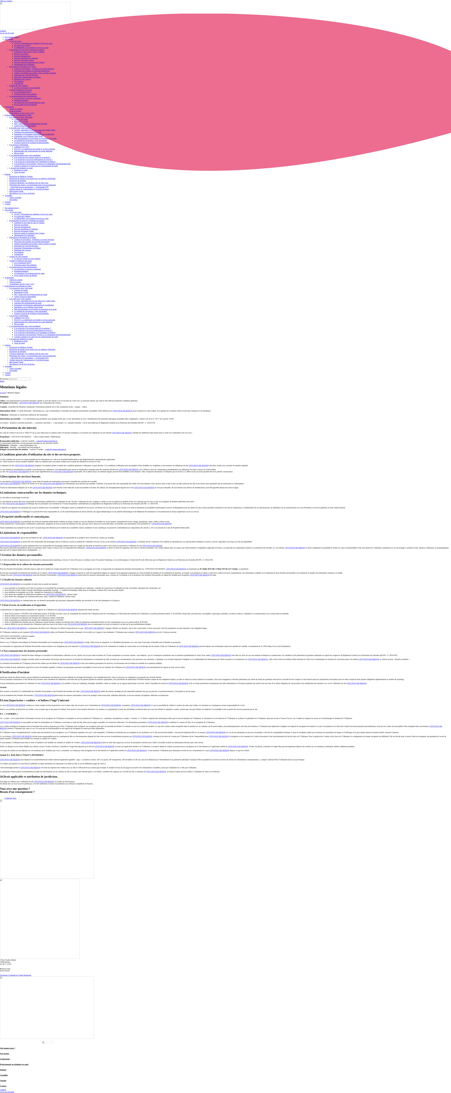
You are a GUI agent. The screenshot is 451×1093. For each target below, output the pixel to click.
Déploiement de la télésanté (24, 64)
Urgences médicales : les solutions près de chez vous (28, 183)
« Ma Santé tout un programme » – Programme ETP (29, 187)
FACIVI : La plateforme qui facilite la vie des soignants (34, 149)
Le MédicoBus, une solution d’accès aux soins (31, 48)
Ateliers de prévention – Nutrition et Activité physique (34, 69)
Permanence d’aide (21, 122)
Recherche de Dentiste (17, 181)
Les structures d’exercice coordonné (27, 98)
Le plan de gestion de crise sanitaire (27, 88)
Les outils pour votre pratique (20, 128)
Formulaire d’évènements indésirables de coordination (34, 134)
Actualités (8, 195)
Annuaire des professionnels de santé (27, 132)
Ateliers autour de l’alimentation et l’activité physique (29, 189)
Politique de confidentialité (24, 1043)
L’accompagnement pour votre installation (25, 155)
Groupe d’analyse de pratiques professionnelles (31, 143)
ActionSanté (18, 84)
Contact (7, 204)
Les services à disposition (18, 145)
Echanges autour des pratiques (25, 94)
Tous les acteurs (15, 111)
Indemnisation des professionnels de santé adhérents (33, 151)
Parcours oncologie (21, 54)
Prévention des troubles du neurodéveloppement (32, 71)
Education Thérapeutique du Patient (27, 77)
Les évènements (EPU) (22, 92)
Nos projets (9, 39)
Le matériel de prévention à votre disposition (30, 141)
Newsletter (13, 200)
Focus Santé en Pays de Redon (25, 105)
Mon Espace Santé (16, 191)
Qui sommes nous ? (12, 37)
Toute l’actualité (15, 198)
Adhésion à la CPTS (21, 147)
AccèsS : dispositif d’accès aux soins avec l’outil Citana (34, 130)
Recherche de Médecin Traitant (21, 176)
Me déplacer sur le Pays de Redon (22, 193)
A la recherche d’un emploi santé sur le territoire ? (32, 157)
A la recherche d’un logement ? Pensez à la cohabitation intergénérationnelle (42, 164)
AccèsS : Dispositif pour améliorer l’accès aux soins (33, 43)
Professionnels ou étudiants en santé (18, 115)
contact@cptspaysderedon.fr (46, 441)
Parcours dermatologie (22, 56)
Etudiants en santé (20, 170)
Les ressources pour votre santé (21, 117)
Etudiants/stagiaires (21, 100)
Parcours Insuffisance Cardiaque (26, 58)
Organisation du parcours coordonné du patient (26, 50)
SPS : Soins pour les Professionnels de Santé (30, 124)
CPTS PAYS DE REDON (29, 403)
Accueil (3, 393)
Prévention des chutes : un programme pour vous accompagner (32, 185)
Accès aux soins (15, 41)
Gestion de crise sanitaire (18, 86)
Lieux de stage (19, 172)
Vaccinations (18, 81)
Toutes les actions (15, 109)
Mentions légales (6, 1043)
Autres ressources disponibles (25, 126)
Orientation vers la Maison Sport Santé (28, 136)
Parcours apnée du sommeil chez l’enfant (29, 62)
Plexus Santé (19, 153)
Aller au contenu (6, 1)
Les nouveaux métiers (22, 45)
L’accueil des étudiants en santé (21, 168)
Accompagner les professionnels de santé (29, 103)
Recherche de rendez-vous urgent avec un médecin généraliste (32, 179)
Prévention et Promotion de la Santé (22, 67)
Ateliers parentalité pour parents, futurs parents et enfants (35, 73)
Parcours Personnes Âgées (24, 60)
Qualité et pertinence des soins (20, 90)
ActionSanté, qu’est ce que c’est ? (21, 113)
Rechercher (4, 379)
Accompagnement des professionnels (23, 96)
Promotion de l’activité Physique (26, 75)
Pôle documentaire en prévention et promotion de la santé (35, 138)
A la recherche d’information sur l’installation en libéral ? (35, 162)
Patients (7, 174)
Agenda (8, 202)
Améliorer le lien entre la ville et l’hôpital (29, 52)
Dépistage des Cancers (22, 79)
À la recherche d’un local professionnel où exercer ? (33, 160)
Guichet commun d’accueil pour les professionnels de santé (36, 166)
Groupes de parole (21, 119)
